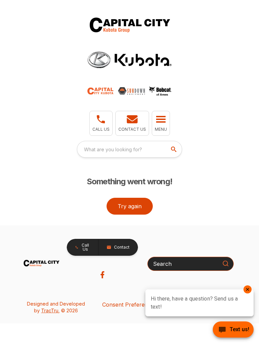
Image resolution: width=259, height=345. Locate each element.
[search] (174, 149)
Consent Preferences (129, 304)
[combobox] (129, 149)
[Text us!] (233, 330)
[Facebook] (102, 274)
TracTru (49, 310)
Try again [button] (130, 206)
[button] (101, 123)
